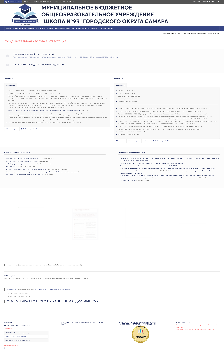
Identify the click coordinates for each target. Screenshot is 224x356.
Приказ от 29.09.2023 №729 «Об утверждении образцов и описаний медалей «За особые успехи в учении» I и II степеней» (160, 111)
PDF (87, 110)
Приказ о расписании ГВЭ (127, 93)
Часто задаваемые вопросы (209, 1)
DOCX (82, 110)
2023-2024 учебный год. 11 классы (18, 296)
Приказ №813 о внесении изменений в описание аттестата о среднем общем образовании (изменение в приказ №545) (160, 126)
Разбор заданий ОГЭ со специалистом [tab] (36, 129)
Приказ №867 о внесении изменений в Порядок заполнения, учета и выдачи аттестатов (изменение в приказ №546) (159, 129)
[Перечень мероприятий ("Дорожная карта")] (7, 56)
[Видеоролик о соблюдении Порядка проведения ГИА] (7, 65)
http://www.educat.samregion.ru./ (58, 169)
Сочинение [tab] (121, 141)
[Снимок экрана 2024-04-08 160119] (85, 224)
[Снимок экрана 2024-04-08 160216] (139, 222)
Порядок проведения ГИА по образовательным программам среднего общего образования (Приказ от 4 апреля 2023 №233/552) (164, 108)
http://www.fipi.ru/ (49, 174)
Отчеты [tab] (147, 141)
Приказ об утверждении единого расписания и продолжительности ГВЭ (33, 91)
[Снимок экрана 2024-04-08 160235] (193, 213)
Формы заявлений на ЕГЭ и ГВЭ (129, 96)
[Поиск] (216, 28)
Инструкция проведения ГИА (128, 134)
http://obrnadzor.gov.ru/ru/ (26, 166)
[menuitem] (197, 1)
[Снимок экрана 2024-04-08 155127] (31, 220)
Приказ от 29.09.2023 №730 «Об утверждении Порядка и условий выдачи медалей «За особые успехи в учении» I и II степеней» (162, 114)
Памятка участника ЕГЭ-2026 (128, 99)
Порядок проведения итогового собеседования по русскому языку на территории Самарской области (44, 122)
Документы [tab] (11, 85)
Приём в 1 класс (197, 1)
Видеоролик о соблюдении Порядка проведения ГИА (38, 65)
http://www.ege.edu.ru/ (46, 158)
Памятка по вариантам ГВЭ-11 (128, 101)
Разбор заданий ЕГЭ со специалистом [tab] (168, 141)
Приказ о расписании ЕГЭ (127, 91)
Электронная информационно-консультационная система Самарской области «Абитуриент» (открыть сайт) (44, 265)
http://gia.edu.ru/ (44, 161)
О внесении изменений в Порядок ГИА (132, 132)
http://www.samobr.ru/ (71, 172)
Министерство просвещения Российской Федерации (195, 329)
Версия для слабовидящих (14, 1)
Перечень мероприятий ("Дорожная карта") (33, 54)
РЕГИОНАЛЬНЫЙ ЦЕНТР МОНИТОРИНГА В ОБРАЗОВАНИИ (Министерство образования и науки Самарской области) (46, 279)
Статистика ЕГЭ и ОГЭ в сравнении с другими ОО (52, 301)
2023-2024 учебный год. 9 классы (17, 294)
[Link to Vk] (218, 1)
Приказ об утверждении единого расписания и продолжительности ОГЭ (34, 93)
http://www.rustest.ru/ (43, 164)
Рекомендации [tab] (12, 129)
